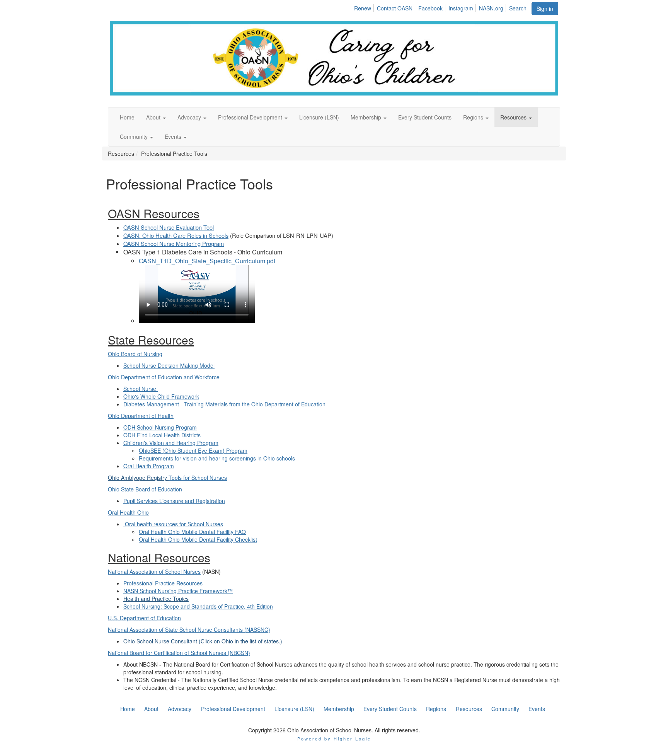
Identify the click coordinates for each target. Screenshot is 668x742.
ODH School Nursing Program (160, 427)
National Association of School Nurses (154, 571)
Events (536, 709)
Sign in (545, 8)
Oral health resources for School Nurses (173, 524)
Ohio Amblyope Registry (138, 477)
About (151, 709)
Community (505, 709)
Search (518, 8)
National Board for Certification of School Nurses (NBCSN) (179, 653)
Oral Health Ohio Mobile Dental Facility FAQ (192, 532)
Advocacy (179, 709)
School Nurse (140, 388)
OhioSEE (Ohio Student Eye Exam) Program (193, 450)
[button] (156, 117)
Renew (362, 8)
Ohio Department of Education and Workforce (164, 377)
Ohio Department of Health (141, 416)
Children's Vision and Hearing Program (170, 443)
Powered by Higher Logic (334, 738)
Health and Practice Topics (156, 598)
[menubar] (442, 7)
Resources (469, 709)
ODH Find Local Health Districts (162, 435)
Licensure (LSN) (294, 709)
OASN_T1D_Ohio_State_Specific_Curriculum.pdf (207, 260)
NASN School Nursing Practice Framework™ (178, 591)
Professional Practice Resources (163, 583)
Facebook (430, 8)
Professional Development (233, 709)
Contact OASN (394, 8)
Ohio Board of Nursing (135, 354)
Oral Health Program (148, 466)
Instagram (460, 8)
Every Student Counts (390, 709)
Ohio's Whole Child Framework (161, 396)
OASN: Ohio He (143, 235)
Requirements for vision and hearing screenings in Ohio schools (217, 458)
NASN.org (491, 8)
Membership (339, 709)
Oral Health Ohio (128, 512)
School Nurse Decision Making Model (169, 365)
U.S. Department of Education (144, 618)
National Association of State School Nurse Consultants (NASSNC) (189, 629)
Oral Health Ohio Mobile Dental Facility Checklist (198, 539)
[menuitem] (364, 7)
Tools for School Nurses (198, 477)
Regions (436, 709)
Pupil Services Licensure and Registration (174, 501)
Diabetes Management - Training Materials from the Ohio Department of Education (224, 404)
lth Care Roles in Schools (197, 235)
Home (127, 709)
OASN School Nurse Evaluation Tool (168, 227)
